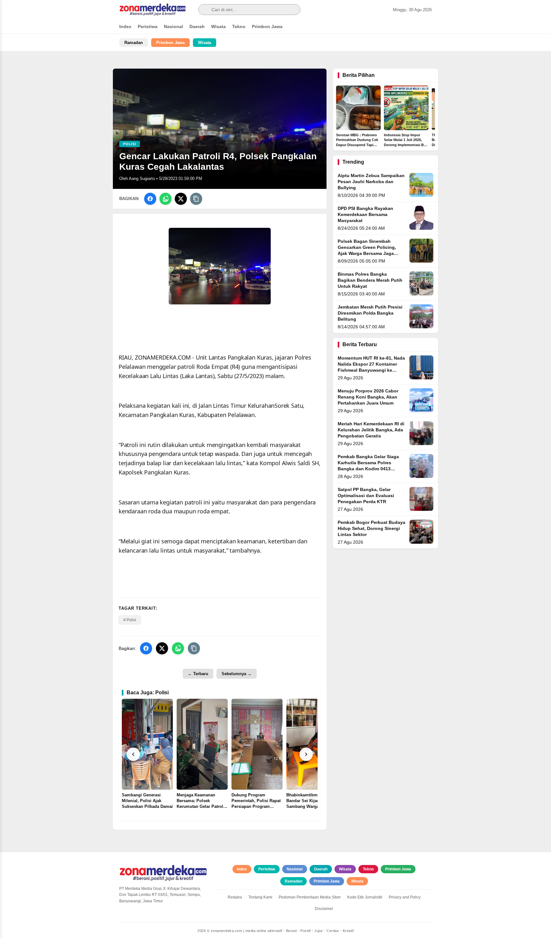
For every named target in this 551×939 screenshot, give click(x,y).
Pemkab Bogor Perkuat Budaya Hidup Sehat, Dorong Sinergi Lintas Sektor (371, 528)
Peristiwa (148, 26)
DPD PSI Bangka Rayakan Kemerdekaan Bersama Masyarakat (365, 214)
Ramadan (133, 42)
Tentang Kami (260, 897)
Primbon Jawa (267, 26)
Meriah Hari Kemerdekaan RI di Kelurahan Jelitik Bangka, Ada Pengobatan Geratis (371, 429)
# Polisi (129, 620)
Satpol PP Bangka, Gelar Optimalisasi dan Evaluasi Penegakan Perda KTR (366, 495)
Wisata (218, 26)
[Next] (306, 754)
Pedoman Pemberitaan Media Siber (310, 897)
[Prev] (133, 754)
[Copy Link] (196, 199)
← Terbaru (198, 673)
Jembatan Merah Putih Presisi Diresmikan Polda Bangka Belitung (370, 313)
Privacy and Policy (405, 897)
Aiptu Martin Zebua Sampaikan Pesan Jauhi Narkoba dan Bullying (371, 181)
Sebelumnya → (237, 673)
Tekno (239, 26)
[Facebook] (150, 199)
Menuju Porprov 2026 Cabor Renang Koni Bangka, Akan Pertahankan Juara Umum (368, 397)
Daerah (197, 26)
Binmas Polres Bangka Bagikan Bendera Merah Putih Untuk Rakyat (370, 280)
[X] (181, 199)
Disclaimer (324, 908)
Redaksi (235, 897)
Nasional (173, 26)
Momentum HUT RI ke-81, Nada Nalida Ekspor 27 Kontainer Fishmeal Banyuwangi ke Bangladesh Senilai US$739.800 (371, 370)
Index (125, 26)
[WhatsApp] (165, 199)
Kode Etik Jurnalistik (364, 897)
